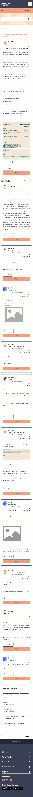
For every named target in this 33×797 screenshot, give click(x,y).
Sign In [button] (5, 771)
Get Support (5, 28)
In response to (18, 252)
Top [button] (2, 735)
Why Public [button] (7, 757)
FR (22, 10)
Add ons (5, 702)
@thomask (5, 199)
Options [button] (31, 28)
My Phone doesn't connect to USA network (13, 723)
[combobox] (16, 19)
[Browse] (2, 10)
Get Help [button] (6, 762)
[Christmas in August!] (30, 181)
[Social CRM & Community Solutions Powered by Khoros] (28, 736)
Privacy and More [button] (9, 767)
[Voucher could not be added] (28, 181)
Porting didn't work (7, 709)
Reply (16, 173)
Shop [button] (4, 752)
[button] (16, 135)
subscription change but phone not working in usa (15, 716)
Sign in (27, 10)
